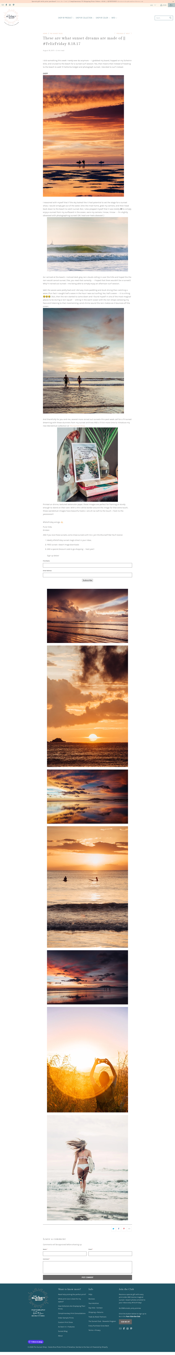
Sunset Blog (62, 1331)
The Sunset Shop (77, 426)
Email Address (47, 570)
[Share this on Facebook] (119, 1228)
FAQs (90, 1294)
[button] (66, 18)
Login (164, 5)
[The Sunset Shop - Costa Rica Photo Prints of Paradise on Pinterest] (13, 5)
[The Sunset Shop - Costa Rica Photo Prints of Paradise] (11, 18)
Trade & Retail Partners (97, 1317)
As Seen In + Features (66, 1327)
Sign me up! (125, 1322)
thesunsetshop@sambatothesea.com (130, 1)
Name (45, 1249)
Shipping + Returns (96, 1312)
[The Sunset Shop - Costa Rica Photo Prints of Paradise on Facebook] (6, 5)
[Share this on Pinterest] (124, 1228)
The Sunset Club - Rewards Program (102, 1321)
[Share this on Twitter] (113, 1228)
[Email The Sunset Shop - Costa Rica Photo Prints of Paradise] (3, 5)
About (60, 1336)
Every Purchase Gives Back (99, 1326)
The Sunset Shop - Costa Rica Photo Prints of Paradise (54, 1347)
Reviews (92, 1299)
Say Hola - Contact (95, 1308)
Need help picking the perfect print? (72, 1294)
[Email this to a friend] (129, 1228)
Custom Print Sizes (65, 1322)
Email (91, 1249)
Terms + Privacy (94, 1330)
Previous (120, 33)
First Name (46, 561)
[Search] (170, 18)
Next (128, 33)
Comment (46, 1259)
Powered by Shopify (100, 1347)
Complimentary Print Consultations (71, 1313)
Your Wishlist (94, 1303)
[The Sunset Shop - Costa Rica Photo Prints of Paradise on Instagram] (10, 5)
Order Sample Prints (66, 1318)
